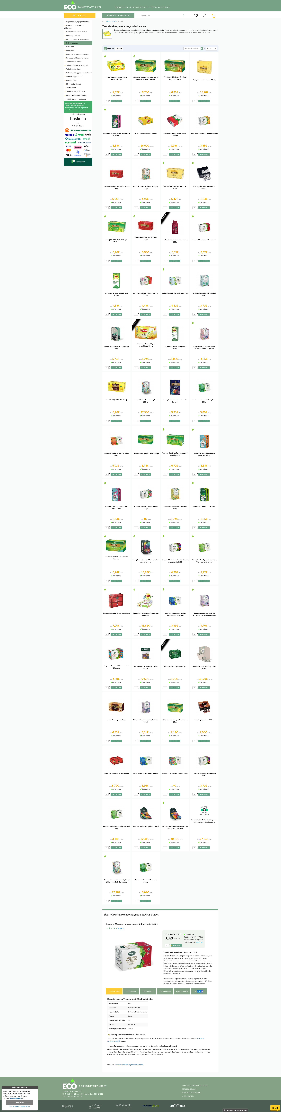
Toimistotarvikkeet (73, 69)
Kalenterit (70, 47)
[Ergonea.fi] (177, 1106)
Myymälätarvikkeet (73, 84)
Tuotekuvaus (131, 991)
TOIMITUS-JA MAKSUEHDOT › (191, 1093)
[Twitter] (200, 991)
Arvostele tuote (165, 991)
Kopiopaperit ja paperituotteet (77, 22)
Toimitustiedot (148, 991)
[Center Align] (105, 48)
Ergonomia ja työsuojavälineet (77, 39)
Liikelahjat (70, 50)
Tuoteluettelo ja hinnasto (75, 91)
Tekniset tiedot (114, 991)
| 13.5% (176, 934)
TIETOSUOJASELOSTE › (189, 1089)
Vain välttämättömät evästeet (19, 1106)
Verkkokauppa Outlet (74, 76)
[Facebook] (202, 991)
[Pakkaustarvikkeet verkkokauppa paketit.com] (150, 1106)
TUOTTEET (80, 15)
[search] (183, 14)
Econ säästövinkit (76, 95)
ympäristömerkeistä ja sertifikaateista (129, 1064)
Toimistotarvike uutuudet (76, 99)
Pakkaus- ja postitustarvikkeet (77, 54)
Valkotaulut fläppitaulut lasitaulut (79, 73)
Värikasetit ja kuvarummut (76, 32)
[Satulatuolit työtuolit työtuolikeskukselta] (95, 1107)
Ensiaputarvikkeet (73, 35)
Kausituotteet (71, 80)
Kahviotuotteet (71, 43)
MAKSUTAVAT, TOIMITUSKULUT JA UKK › (195, 1086)
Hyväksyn (20, 1102)
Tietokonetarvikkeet (73, 61)
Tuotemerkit (71, 88)
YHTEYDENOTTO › (188, 1096)
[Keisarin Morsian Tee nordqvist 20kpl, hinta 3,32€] (133, 955)
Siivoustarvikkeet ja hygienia (77, 58)
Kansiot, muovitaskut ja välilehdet (74, 26)
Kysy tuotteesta (182, 991)
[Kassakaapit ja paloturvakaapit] (123, 1107)
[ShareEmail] (195, 991)
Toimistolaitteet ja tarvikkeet (77, 65)
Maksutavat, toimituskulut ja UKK (236, 1110)
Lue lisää (199, 942)
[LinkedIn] (198, 991)
